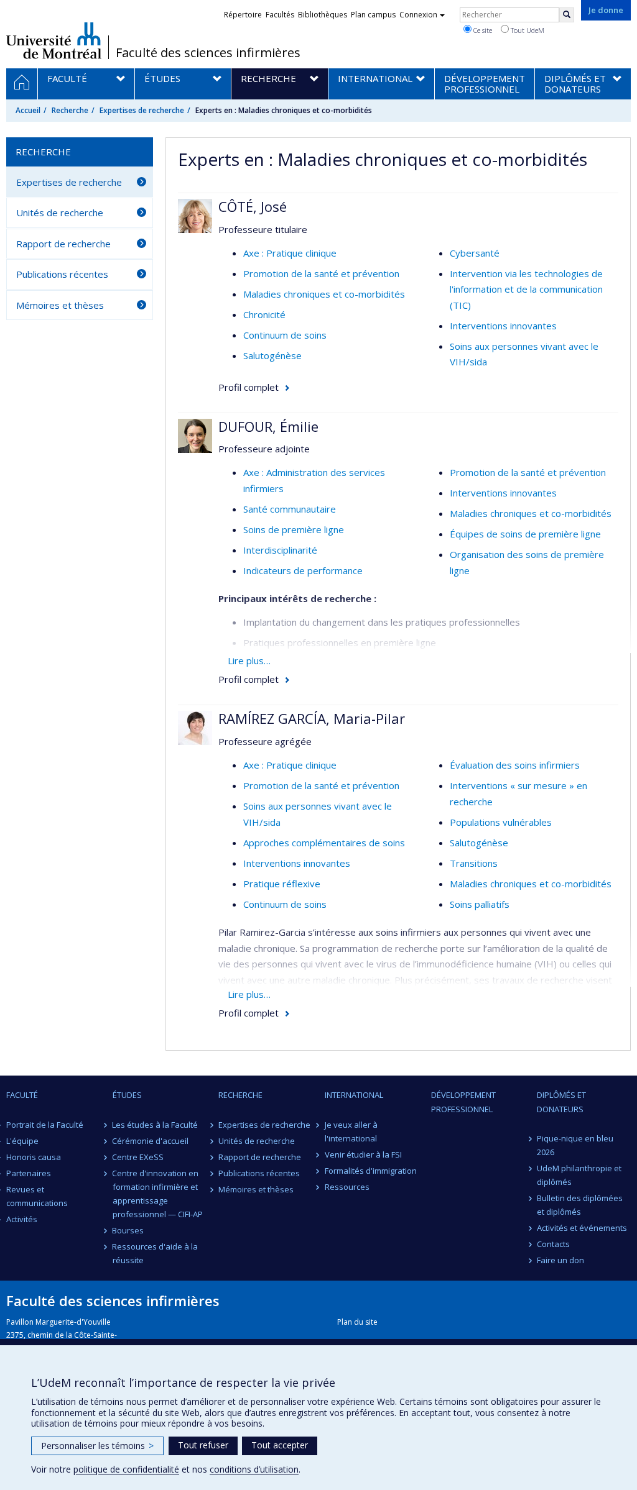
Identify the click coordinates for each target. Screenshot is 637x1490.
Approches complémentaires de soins (324, 842)
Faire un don (560, 1260)
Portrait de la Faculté (44, 1124)
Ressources (347, 1186)
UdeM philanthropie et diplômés (579, 1175)
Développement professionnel (463, 1101)
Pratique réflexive (281, 883)
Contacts (553, 1244)
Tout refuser (203, 1445)
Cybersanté (475, 253)
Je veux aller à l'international (351, 1131)
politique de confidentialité (126, 1469)
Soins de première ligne (293, 529)
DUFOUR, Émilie (268, 426)
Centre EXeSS (138, 1157)
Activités (21, 1219)
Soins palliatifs (479, 904)
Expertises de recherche (142, 110)
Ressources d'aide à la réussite (155, 1253)
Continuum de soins (285, 335)
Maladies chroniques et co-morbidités (324, 294)
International (354, 1094)
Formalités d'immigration (371, 1170)
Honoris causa (33, 1157)
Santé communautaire (289, 509)
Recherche (70, 110)
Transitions (474, 863)
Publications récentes (62, 274)
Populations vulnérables (501, 822)
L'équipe (22, 1140)
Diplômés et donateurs (561, 1101)
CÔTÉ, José (252, 206)
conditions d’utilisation (254, 1469)
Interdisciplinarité (280, 550)
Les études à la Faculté (155, 1124)
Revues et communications (37, 1196)
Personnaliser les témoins (97, 1445)
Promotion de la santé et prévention (321, 273)
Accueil (28, 110)
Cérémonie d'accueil (151, 1140)
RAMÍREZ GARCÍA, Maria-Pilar (311, 718)
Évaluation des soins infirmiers (515, 765)
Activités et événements (582, 1227)
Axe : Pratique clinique (290, 253)
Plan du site (357, 1322)
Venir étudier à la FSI (363, 1154)
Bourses (128, 1230)
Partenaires (28, 1173)
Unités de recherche (59, 212)
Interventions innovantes (503, 325)
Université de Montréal (53, 40)
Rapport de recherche (63, 243)
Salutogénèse (272, 355)
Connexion (418, 14)
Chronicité (264, 314)
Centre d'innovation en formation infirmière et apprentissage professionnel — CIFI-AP (158, 1194)
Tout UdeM (526, 30)
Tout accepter (279, 1445)
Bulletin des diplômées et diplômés (580, 1204)
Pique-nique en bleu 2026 (575, 1145)
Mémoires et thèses (60, 305)
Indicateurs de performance (303, 570)
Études (127, 1094)
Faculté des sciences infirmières (208, 53)
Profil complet (248, 387)
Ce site (482, 30)
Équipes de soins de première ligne (525, 534)
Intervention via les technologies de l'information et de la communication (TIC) (526, 289)
